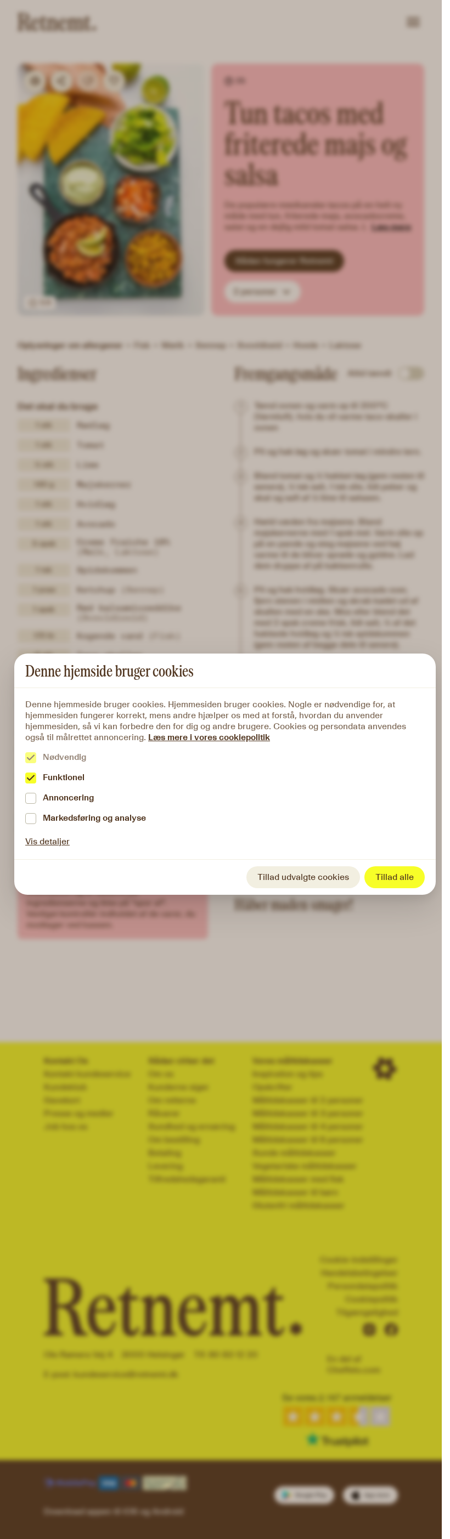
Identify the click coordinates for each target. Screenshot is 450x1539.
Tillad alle (394, 877)
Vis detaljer (47, 841)
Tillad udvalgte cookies (303, 877)
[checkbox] (30, 757)
